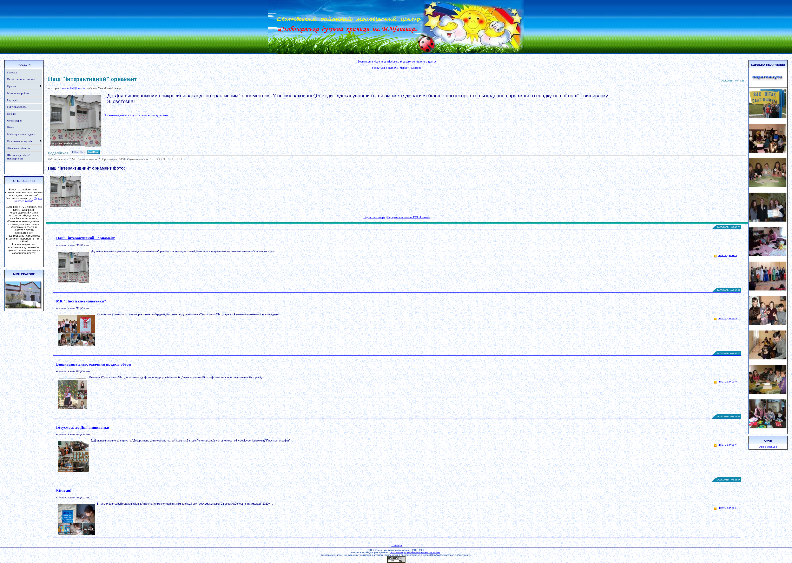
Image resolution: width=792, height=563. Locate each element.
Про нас (11, 86)
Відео (10, 127)
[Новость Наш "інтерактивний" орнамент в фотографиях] (65, 206)
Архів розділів (768, 446)
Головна (12, 72)
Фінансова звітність (18, 148)
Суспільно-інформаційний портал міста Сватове (415, 552)
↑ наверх (396, 545)
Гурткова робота (17, 106)
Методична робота (18, 93)
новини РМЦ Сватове (73, 88)
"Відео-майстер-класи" (28, 200)
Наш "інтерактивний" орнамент (85, 238)
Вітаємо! (63, 490)
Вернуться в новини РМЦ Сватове (408, 217)
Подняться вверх (374, 217)
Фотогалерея (14, 120)
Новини (11, 113)
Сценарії (12, 100)
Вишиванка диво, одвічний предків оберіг (94, 364)
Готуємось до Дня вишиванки (82, 427)
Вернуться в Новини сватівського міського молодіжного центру (397, 61)
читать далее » (727, 255)
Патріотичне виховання (21, 79)
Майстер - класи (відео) (20, 134)
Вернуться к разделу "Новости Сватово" (397, 67)
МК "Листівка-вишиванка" (81, 301)
